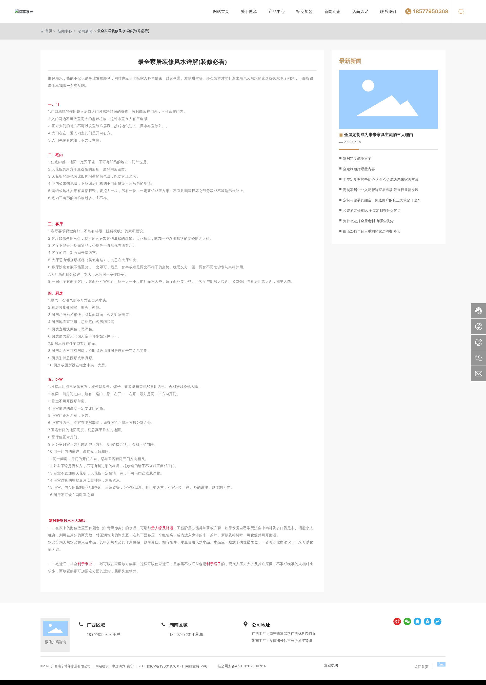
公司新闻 (85, 31)
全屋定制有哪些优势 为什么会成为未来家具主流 (380, 179)
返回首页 (421, 666)
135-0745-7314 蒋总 (186, 634)
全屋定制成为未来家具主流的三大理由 (378, 134)
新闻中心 (65, 31)
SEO (140, 666)
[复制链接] (437, 621)
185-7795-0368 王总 (104, 634)
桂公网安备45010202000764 (241, 666)
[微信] (407, 621)
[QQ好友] (417, 621)
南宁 (130, 666)
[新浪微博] (397, 621)
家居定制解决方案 (357, 159)
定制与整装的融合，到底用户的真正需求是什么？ (382, 200)
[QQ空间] (427, 621)
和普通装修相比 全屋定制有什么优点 (372, 211)
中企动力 (118, 666)
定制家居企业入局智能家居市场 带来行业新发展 (380, 190)
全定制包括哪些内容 (359, 169)
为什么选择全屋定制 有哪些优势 (368, 221)
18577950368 (430, 11)
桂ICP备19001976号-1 (165, 666)
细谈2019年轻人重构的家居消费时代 (371, 231)
